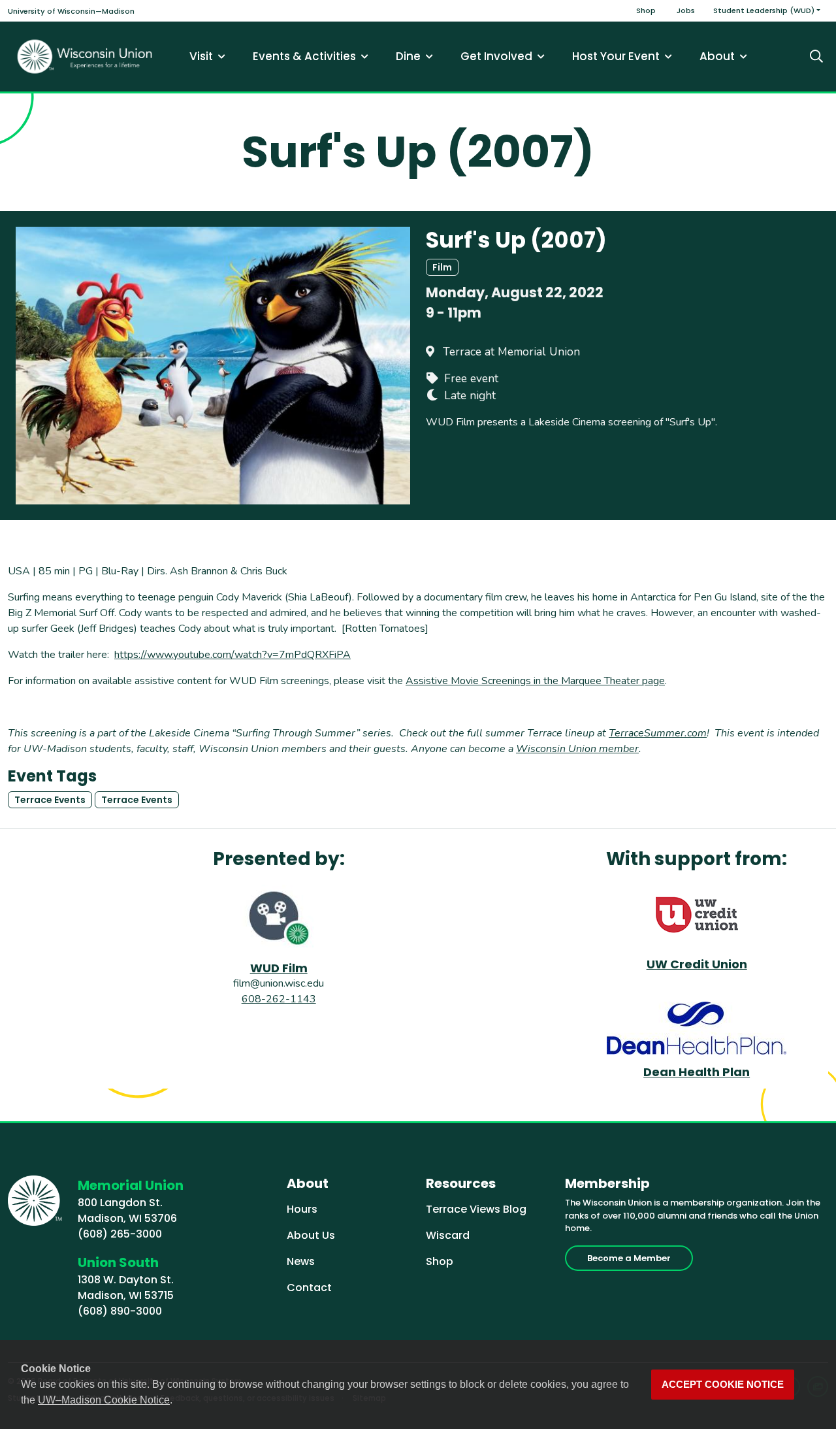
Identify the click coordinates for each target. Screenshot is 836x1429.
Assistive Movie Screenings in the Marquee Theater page (535, 681)
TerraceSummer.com (658, 733)
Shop (646, 10)
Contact (309, 1287)
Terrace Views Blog (476, 1209)
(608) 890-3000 (120, 1311)
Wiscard (448, 1235)
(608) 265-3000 (120, 1233)
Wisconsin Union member (577, 749)
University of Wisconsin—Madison (71, 11)
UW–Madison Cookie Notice (104, 1399)
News (301, 1261)
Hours (302, 1209)
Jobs (686, 10)
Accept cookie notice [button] (723, 1384)
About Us (311, 1235)
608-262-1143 (279, 999)
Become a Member (629, 1258)
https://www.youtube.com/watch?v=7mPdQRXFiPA (232, 655)
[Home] (85, 56)
